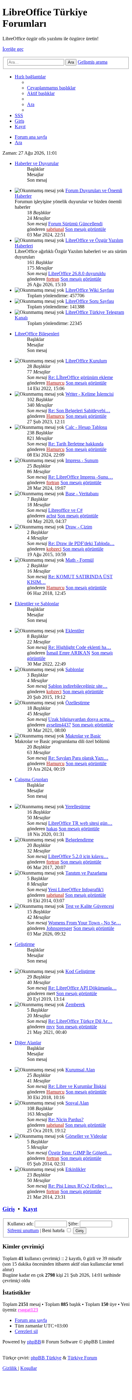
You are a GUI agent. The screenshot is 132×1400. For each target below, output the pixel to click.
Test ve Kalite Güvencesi (89, 906)
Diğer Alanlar (28, 1042)
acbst (51, 515)
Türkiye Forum (82, 1357)
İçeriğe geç (13, 49)
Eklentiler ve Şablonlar (37, 603)
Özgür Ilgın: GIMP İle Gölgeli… (80, 1152)
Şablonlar (74, 669)
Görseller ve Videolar (86, 1136)
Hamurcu (55, 383)
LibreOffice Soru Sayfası (89, 301)
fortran (52, 279)
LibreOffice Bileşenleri (37, 333)
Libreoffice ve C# (65, 510)
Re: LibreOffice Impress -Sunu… (80, 477)
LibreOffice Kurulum (86, 360)
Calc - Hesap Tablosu (86, 427)
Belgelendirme (79, 839)
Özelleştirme (77, 702)
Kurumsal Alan (80, 1069)
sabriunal (55, 229)
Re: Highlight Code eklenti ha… (79, 647)
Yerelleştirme (77, 806)
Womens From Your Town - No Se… (84, 922)
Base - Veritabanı (82, 493)
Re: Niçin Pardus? (65, 1119)
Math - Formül (79, 560)
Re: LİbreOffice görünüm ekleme (80, 377)
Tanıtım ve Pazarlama (86, 873)
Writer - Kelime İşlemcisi (89, 394)
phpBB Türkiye (46, 1357)
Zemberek (75, 1004)
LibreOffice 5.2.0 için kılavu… (78, 856)
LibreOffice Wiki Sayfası (89, 290)
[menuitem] (51, 87)
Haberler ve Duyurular (37, 163)
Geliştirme (25, 944)
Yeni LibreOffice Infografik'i (75, 889)
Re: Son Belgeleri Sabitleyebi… (79, 410)
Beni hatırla (54, 1230)
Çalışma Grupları (31, 779)
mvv (50, 1026)
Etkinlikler (75, 1169)
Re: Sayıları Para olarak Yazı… (78, 758)
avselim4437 (58, 724)
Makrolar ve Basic (83, 735)
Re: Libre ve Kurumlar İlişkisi (77, 1086)
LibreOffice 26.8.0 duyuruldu (77, 273)
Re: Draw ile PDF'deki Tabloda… (81, 543)
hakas (51, 828)
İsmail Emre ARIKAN (68, 652)
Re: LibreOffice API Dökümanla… (82, 988)
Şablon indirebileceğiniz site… (77, 686)
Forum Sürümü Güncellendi (75, 223)
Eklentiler (74, 630)
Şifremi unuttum (23, 1230)
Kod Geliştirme (80, 971)
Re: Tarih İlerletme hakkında (75, 443)
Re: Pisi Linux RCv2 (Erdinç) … (80, 1185)
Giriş (8, 1209)
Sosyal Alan (77, 1102)
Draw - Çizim (78, 526)
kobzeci (53, 549)
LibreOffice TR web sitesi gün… (80, 823)
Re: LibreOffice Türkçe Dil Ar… (80, 1021)
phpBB (34, 1341)
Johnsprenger (59, 928)
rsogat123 (28, 1309)
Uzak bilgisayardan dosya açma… (81, 719)
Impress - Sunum (81, 460)
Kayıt (30, 1209)
